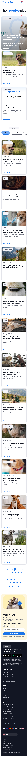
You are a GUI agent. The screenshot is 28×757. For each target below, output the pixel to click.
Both (18, 626)
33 (23, 579)
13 (9, 572)
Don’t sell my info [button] (6, 749)
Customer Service (8, 676)
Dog (6, 626)
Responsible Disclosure (8, 745)
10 (25, 569)
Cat (12, 626)
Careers (5, 690)
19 (3, 576)
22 (12, 576)
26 (25, 576)
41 (9, 586)
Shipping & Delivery (8, 672)
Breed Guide (17, 133)
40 (23, 583)
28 (8, 579)
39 (20, 583)
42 (12, 586)
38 (17, 583)
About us (5, 688)
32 (20, 579)
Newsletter (6, 697)
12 (6, 572)
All (5, 133)
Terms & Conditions (7, 743)
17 (21, 572)
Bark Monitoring (7, 709)
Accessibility (5, 739)
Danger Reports (7, 714)
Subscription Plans (8, 674)
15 (15, 572)
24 (18, 576)
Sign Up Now (14, 633)
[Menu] (25, 2)
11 (3, 572)
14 (12, 572)
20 (6, 576)
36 (10, 583)
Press (4, 695)
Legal (4, 741)
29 (11, 579)
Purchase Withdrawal (9, 681)
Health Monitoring (8, 707)
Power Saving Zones (8, 718)
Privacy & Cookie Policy (8, 747)
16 (18, 572)
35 (7, 583)
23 (15, 576)
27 (4, 579)
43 (15, 586)
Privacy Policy (13, 637)
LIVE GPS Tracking (8, 704)
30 (14, 579)
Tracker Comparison (9, 679)
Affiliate (5, 693)
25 (21, 576)
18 (24, 572)
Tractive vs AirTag (8, 716)
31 (17, 579)
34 (4, 583)
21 (9, 576)
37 (14, 583)
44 (19, 586)
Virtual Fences (7, 711)
